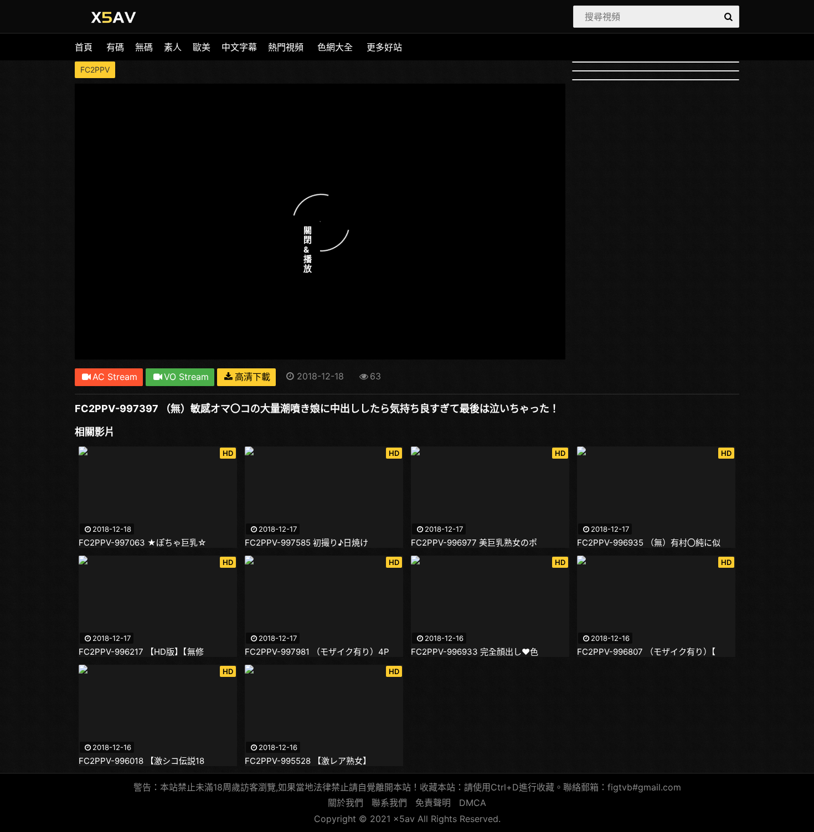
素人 (173, 47)
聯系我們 (389, 802)
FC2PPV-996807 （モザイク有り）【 (646, 652)
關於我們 (345, 802)
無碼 (144, 47)
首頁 (83, 47)
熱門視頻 (285, 47)
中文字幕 (239, 47)
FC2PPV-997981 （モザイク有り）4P (317, 652)
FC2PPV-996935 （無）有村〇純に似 (648, 543)
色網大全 (335, 47)
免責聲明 (433, 802)
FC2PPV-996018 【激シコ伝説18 (141, 761)
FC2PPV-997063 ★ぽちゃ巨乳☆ (143, 543)
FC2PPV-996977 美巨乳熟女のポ (474, 543)
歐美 (201, 47)
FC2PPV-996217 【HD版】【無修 (141, 652)
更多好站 (384, 47)
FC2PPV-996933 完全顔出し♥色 (474, 652)
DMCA (472, 802)
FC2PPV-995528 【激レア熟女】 (308, 761)
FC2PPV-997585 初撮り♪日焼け (306, 543)
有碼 (115, 47)
